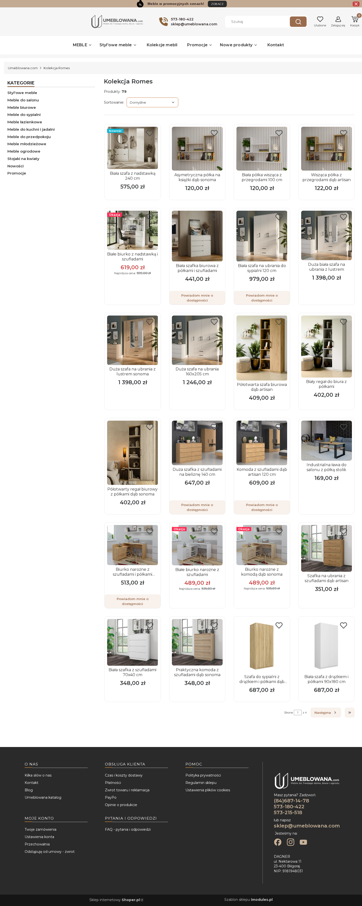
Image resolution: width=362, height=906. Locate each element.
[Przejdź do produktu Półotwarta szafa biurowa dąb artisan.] (261, 348)
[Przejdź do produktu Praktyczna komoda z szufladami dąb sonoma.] (197, 642)
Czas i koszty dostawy (124, 775)
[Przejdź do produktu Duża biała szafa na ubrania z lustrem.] (326, 235)
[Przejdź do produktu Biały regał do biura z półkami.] (326, 347)
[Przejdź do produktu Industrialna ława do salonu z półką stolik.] (326, 441)
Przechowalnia (37, 844)
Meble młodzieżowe (26, 144)
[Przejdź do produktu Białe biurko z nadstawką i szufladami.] (132, 230)
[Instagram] (291, 842)
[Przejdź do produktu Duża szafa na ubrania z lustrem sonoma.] (132, 340)
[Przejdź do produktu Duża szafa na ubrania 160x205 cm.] (197, 340)
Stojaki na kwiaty (23, 158)
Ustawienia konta (39, 837)
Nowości (15, 166)
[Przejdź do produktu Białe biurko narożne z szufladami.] (197, 545)
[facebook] (278, 842)
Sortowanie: (114, 102)
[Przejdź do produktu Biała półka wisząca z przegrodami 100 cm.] (261, 149)
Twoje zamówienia (40, 829)
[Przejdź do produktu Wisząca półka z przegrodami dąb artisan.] (326, 149)
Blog (29, 790)
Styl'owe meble (22, 92)
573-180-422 (289, 807)
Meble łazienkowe (24, 122)
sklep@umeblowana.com (307, 826)
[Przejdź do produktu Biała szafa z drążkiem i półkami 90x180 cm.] (326, 645)
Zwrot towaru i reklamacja (127, 790)
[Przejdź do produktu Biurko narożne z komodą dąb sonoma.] (261, 545)
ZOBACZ (217, 4)
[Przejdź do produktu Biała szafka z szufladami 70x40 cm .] (132, 642)
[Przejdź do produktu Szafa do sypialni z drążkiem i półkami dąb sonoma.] (261, 645)
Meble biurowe (21, 107)
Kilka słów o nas (38, 775)
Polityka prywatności (203, 775)
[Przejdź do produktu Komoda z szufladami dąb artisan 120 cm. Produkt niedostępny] (261, 443)
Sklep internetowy (114, 900)
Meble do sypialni (24, 114)
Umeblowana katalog (43, 797)
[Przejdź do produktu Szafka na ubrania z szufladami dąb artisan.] (326, 548)
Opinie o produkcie (121, 805)
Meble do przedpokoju (29, 136)
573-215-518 (288, 812)
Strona (288, 712)
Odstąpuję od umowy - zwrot (50, 851)
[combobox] (254, 22)
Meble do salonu (23, 100)
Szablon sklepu (248, 899)
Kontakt (31, 782)
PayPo (110, 797)
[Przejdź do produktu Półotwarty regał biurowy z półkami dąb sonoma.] (132, 453)
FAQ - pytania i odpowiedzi (128, 829)
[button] (298, 21)
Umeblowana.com (23, 68)
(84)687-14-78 (291, 801)
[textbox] (152, 102)
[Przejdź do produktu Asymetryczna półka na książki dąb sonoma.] (197, 149)
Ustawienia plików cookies (207, 790)
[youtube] (303, 842)
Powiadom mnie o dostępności (197, 297)
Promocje (16, 173)
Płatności (113, 782)
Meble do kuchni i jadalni (31, 129)
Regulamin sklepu (200, 782)
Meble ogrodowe (23, 151)
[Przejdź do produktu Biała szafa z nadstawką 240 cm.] (132, 148)
